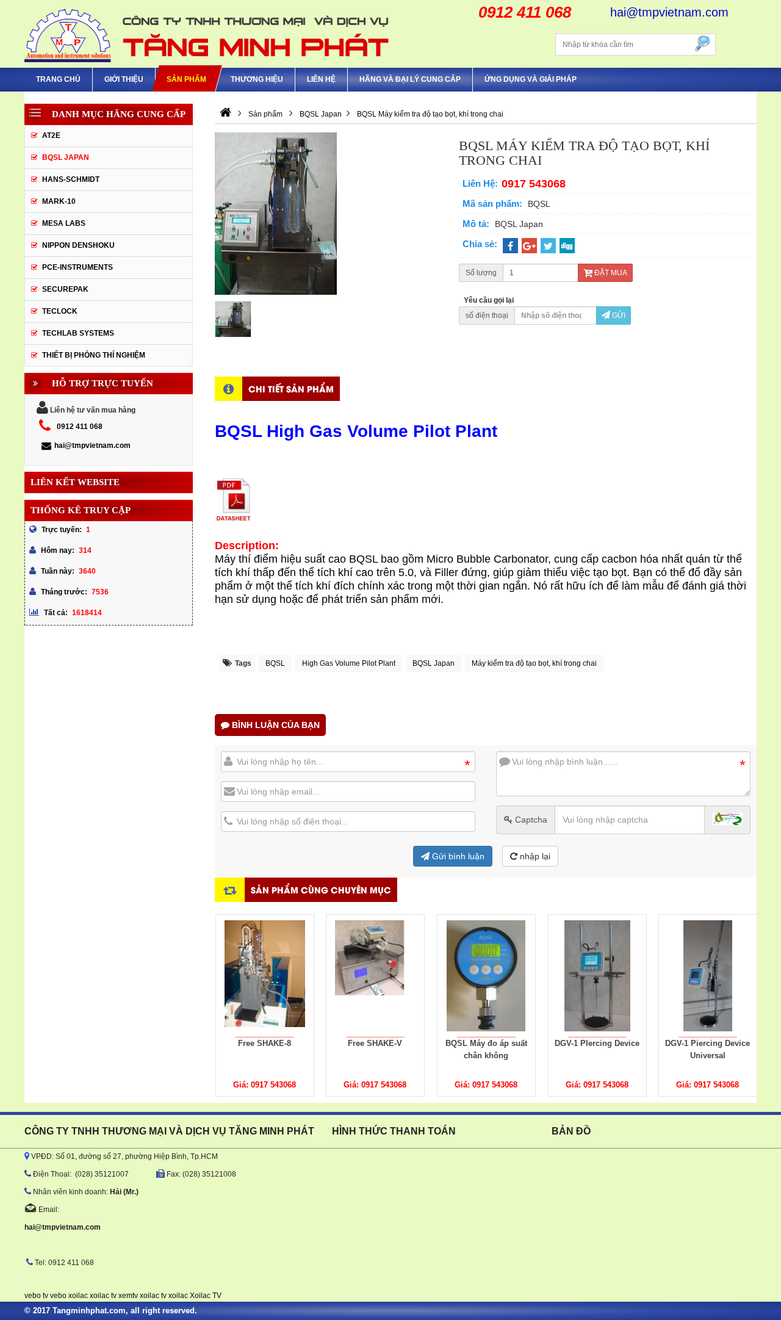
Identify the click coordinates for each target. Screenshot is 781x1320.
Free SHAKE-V (375, 1043)
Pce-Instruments (77, 267)
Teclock (59, 311)
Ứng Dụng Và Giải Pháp (530, 79)
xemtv (128, 1295)
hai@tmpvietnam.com (92, 445)
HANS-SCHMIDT (70, 179)
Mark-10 (59, 201)
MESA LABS (63, 223)
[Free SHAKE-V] (375, 976)
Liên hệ (321, 79)
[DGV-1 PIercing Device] (597, 976)
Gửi (617, 315)
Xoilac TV (205, 1295)
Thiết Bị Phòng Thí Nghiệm (93, 355)
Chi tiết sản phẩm (291, 388)
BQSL (275, 663)
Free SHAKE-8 (264, 1043)
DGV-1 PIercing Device (597, 1043)
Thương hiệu (257, 79)
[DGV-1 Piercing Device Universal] (708, 976)
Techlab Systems (78, 333)
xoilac (78, 1295)
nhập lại (533, 856)
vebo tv (36, 1295)
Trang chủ (58, 79)
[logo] (207, 34)
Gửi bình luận (457, 856)
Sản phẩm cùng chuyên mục (321, 889)
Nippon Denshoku (78, 245)
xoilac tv (103, 1295)
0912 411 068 (80, 426)
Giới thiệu (123, 79)
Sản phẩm (186, 79)
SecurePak (65, 289)
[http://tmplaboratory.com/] (225, 114)
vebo (58, 1295)
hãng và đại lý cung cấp (410, 79)
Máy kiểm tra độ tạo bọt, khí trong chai (534, 663)
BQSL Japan (433, 663)
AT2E (51, 135)
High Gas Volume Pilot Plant (348, 663)
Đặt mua (609, 273)
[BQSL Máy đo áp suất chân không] (486, 976)
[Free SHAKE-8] (265, 976)
